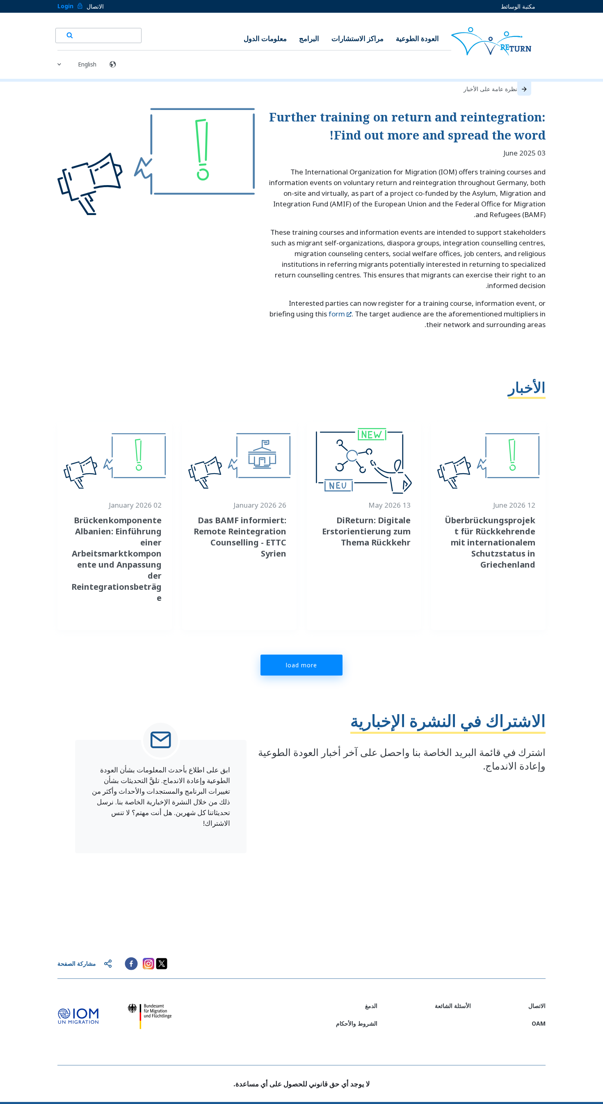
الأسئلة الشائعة (453, 1006)
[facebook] (131, 963)
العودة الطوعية (417, 38)
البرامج (309, 38)
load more (301, 665)
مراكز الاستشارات (357, 38)
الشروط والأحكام (356, 1023)
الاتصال (95, 6)
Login (65, 6)
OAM (539, 1023)
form (337, 313)
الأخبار (527, 387)
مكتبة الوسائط (518, 6)
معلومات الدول (265, 38)
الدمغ (371, 1006)
